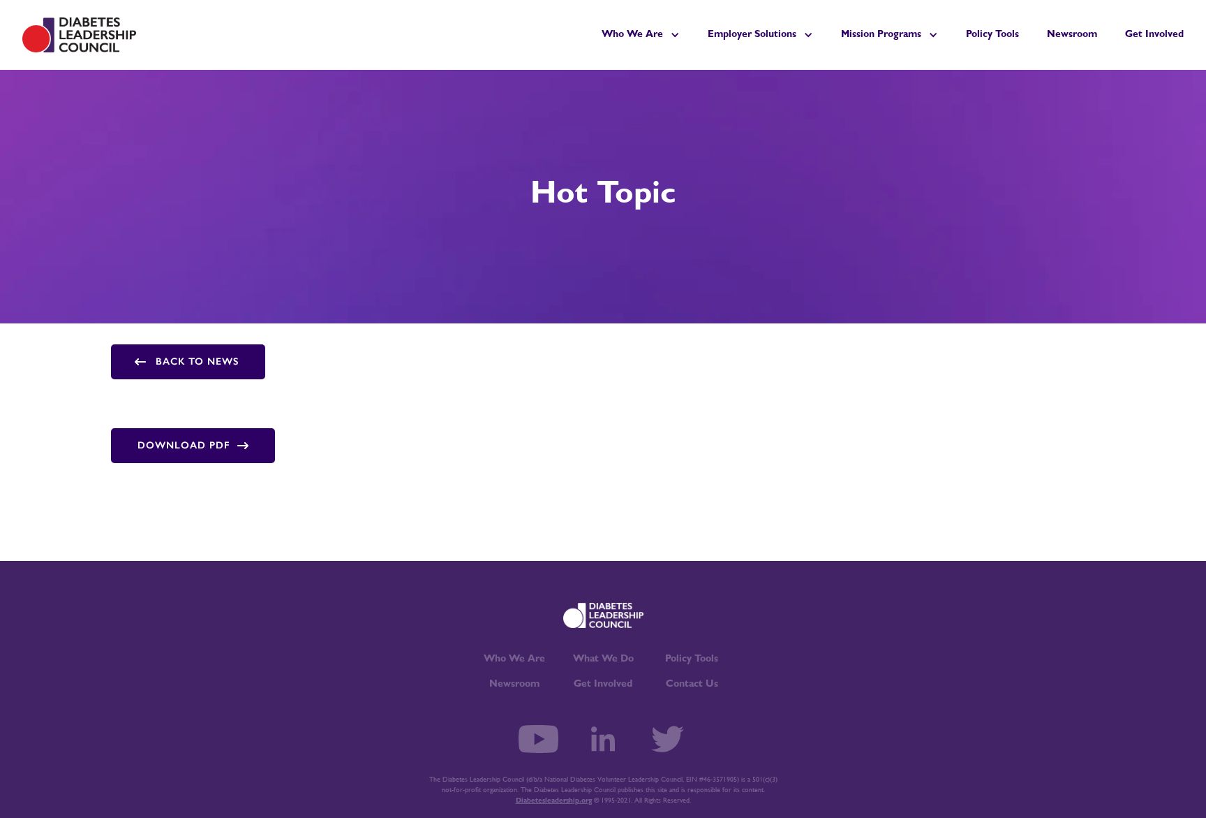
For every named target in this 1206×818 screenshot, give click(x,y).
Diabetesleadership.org (554, 801)
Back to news (197, 361)
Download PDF (183, 445)
